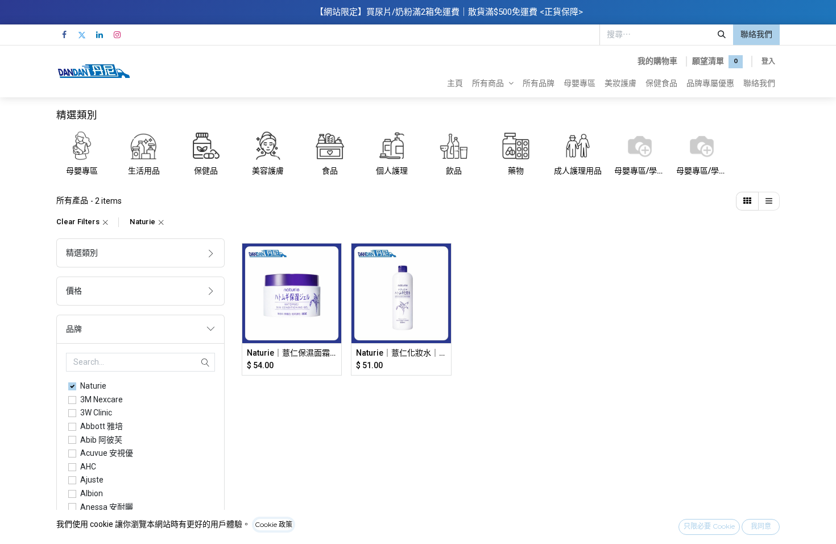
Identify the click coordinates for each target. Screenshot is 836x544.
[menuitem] (454, 83)
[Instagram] (117, 35)
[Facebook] (64, 35)
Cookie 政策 (273, 524)
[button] (334, 287)
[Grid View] (747, 201)
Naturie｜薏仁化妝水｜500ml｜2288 (401, 352)
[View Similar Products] (334, 339)
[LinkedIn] (99, 35)
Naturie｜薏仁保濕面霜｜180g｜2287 (292, 352)
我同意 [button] (761, 526)
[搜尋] (721, 34)
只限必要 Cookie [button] (709, 526)
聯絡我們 (756, 34)
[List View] (769, 201)
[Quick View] (334, 262)
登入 (768, 61)
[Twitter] (82, 35)
